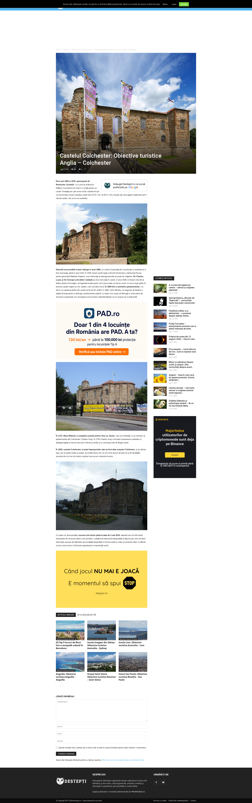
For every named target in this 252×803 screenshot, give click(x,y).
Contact (193, 800)
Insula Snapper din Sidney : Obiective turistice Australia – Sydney (101, 645)
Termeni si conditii (160, 800)
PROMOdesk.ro (138, 791)
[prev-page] (57, 685)
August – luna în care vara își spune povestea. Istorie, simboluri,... (182, 377)
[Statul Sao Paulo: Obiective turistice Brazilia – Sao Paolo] (133, 662)
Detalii (174, 4)
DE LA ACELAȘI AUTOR (86, 615)
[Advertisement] (126, 30)
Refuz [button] (165, 4)
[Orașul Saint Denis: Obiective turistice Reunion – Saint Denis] (101, 662)
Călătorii (66, 50)
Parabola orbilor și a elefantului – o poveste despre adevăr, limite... (180, 313)
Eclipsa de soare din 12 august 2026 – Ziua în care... (182, 337)
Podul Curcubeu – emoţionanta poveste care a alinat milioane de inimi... (182, 326)
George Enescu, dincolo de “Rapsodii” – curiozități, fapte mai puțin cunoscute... (182, 300)
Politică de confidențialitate (178, 800)
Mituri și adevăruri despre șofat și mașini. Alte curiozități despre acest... (181, 364)
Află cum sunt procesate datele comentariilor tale (123, 760)
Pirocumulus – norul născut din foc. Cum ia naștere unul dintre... (182, 351)
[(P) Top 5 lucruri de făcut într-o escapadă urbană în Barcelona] (70, 630)
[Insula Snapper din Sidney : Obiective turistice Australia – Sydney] (101, 630)
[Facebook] (156, 782)
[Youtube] (163, 782)
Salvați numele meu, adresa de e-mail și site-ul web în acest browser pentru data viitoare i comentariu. (102, 747)
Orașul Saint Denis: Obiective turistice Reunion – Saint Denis (101, 677)
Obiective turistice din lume (81, 50)
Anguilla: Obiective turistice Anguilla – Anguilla (66, 677)
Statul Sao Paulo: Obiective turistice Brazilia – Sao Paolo (133, 677)
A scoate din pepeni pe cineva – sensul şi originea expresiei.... (181, 287)
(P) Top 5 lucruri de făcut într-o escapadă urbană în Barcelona (69, 645)
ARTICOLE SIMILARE (65, 615)
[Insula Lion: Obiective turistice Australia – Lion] (133, 630)
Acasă (58, 50)
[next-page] (61, 685)
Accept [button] (184, 4)
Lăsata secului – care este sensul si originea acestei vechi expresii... (181, 390)
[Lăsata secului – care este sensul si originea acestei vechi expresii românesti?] (160, 391)
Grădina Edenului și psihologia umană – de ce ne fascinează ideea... (181, 403)
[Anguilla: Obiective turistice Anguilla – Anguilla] (70, 662)
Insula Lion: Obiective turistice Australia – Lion (131, 644)
